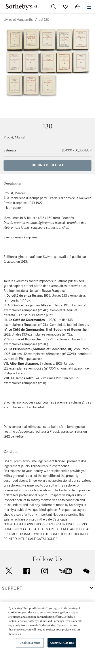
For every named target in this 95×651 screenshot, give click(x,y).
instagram (44, 571)
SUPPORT (12, 588)
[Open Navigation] (89, 6)
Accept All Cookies (61, 643)
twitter (9, 571)
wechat (86, 571)
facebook (26, 571)
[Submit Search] (53, 6)
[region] (47, 626)
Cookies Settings (30, 643)
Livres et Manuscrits (18, 20)
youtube (65, 571)
